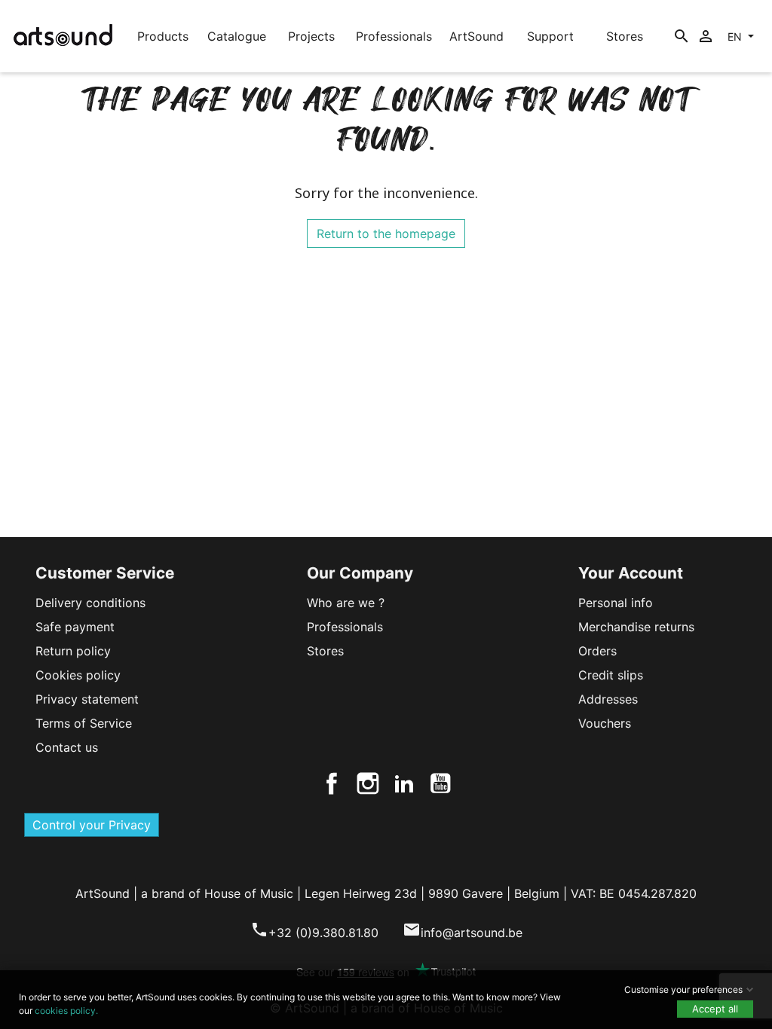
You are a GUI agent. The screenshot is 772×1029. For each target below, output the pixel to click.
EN (736, 36)
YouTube (440, 783)
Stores (325, 650)
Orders (597, 650)
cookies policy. (66, 1010)
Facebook (332, 783)
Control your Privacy (91, 824)
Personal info (615, 602)
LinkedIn (404, 783)
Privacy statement (87, 699)
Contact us (66, 747)
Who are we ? (345, 602)
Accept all (715, 1009)
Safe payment (75, 626)
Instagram (368, 783)
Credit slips (610, 674)
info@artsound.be (462, 932)
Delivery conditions (90, 602)
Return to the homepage (386, 233)
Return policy (73, 650)
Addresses (608, 699)
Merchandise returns (636, 626)
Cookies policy (78, 674)
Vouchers (604, 723)
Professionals (345, 626)
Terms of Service (83, 723)
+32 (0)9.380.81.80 (314, 932)
